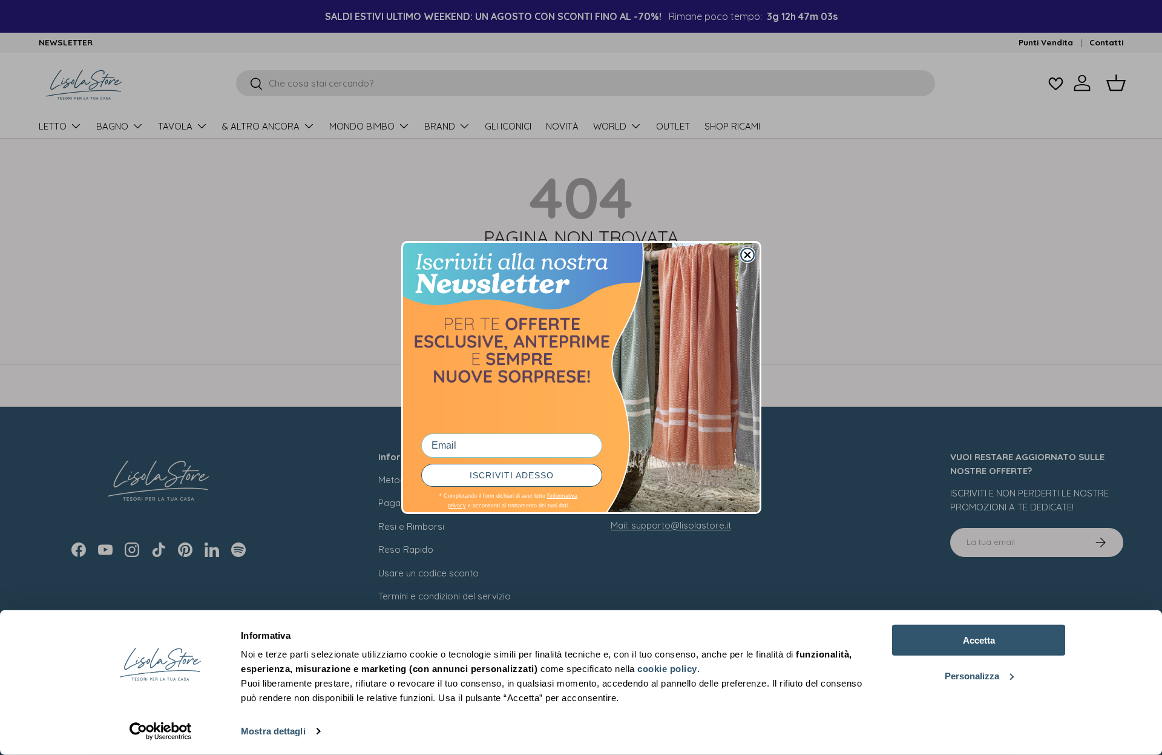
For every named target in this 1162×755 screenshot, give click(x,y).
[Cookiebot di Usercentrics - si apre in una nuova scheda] (161, 731)
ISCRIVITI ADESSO (512, 475)
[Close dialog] (747, 255)
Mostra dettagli (273, 731)
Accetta (979, 640)
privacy (457, 506)
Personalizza (972, 675)
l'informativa (562, 496)
